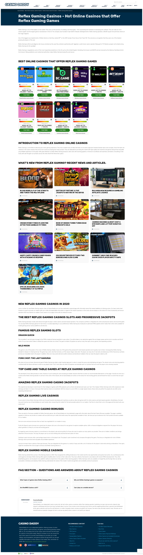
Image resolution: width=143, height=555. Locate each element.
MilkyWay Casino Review (80, 98)
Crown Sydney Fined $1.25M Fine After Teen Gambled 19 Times (34, 224)
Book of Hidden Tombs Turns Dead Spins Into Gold (71, 224)
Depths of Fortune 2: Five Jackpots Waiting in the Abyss (70, 192)
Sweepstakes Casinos (75, 536)
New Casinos (46, 6)
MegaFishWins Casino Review (27, 98)
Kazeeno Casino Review (44, 98)
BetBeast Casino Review (116, 98)
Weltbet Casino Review (98, 98)
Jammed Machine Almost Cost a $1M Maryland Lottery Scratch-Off (107, 224)
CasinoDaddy (38, 500)
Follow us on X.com (75, 545)
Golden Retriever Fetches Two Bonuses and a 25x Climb (70, 256)
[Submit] (135, 2)
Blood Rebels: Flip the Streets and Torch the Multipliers (34, 192)
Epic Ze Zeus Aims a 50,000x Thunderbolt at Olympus (32, 288)
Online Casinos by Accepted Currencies (109, 536)
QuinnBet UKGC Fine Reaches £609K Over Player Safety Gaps (106, 256)
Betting (129, 5)
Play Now (26, 95)
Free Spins (122, 6)
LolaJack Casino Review (62, 133)
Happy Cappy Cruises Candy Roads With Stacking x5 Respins (35, 256)
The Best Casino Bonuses (105, 526)
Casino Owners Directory (105, 538)
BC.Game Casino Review (62, 98)
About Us (72, 541)
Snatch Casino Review (26, 133)
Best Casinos (36, 6)
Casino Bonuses (69, 6)
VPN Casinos (73, 531)
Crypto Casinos (81, 6)
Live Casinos (104, 6)
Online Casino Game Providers (78, 538)
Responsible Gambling (104, 545)
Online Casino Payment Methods (107, 533)
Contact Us (72, 543)
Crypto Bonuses (94, 6)
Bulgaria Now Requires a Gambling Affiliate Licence (107, 192)
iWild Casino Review (80, 133)
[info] (33, 84)
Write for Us (102, 543)
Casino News (102, 531)
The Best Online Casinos (76, 526)
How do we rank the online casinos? (108, 541)
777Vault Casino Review (44, 133)
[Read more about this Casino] (26, 74)
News (135, 5)
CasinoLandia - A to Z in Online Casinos (35, 541)
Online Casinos (57, 6)
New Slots (113, 6)
